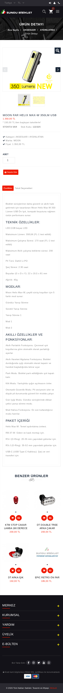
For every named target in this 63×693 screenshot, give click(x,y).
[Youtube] (44, 663)
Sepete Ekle (12, 172)
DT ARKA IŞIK (16, 577)
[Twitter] (38, 663)
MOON (17, 140)
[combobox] (9, 3)
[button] (58, 51)
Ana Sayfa (13, 30)
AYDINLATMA (47, 30)
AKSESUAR (29, 30)
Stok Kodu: (26, 127)
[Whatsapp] (49, 663)
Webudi (53, 688)
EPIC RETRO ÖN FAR (47, 577)
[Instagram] (33, 663)
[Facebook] (28, 663)
